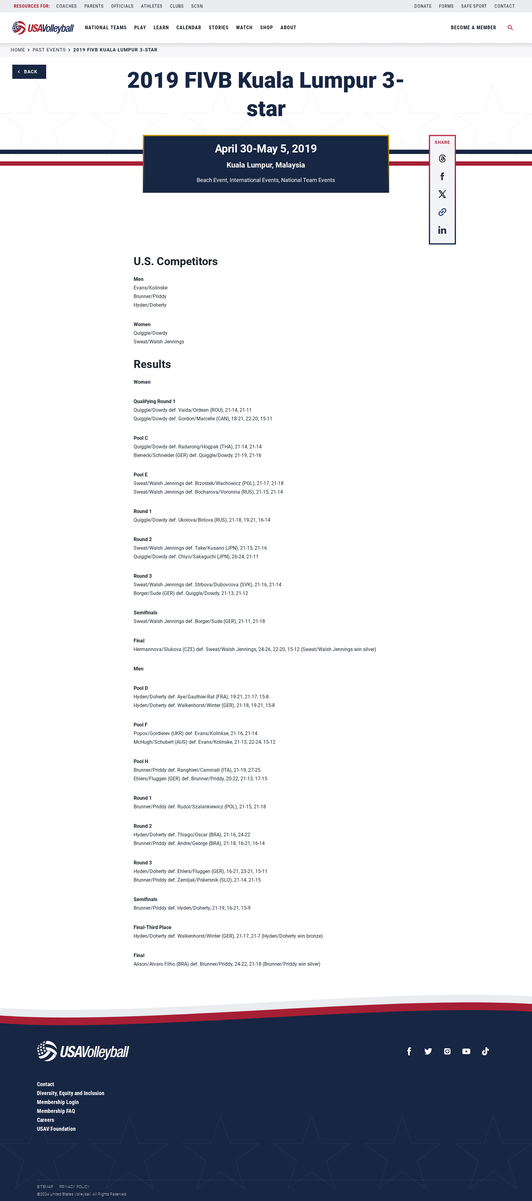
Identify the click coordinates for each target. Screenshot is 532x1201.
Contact (504, 6)
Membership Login (58, 1102)
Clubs (177, 6)
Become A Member (473, 27)
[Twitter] (428, 1051)
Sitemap (45, 1186)
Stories (219, 27)
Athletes (152, 6)
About (288, 27)
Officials (122, 6)
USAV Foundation (56, 1129)
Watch (244, 27)
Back (31, 72)
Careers (45, 1120)
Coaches (66, 6)
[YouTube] (466, 1051)
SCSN (197, 6)
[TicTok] (486, 1051)
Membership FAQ (56, 1111)
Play (140, 27)
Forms (446, 6)
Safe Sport (474, 6)
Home (18, 50)
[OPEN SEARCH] (510, 27)
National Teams (106, 27)
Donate (423, 6)
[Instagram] (447, 1051)
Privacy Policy (74, 1186)
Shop (266, 27)
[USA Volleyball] (43, 27)
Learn (161, 27)
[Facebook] (409, 1051)
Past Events (49, 50)
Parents (94, 6)
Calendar (188, 27)
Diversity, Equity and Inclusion (70, 1093)
